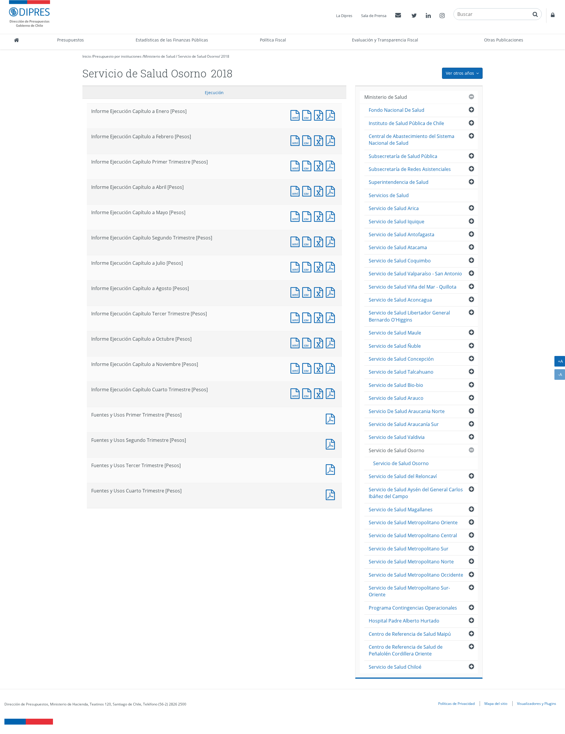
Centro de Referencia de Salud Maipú (410, 634)
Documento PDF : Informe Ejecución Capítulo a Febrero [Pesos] (332, 140)
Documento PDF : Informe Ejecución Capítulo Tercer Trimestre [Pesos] (332, 317)
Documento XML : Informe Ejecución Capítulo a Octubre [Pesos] (296, 342)
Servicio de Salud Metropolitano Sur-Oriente (409, 591)
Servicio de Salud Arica (394, 208)
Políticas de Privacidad (456, 703)
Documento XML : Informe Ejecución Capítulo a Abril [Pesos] (296, 190)
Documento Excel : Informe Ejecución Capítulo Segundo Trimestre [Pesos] (320, 241)
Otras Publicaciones (503, 40)
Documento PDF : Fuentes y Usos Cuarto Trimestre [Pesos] (332, 494)
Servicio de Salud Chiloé (395, 667)
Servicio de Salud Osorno (198, 56)
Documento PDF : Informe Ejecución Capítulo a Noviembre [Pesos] (332, 367)
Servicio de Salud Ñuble (395, 346)
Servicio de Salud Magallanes (401, 509)
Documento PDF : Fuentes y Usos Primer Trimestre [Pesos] (332, 418)
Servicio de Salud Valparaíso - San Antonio (415, 273)
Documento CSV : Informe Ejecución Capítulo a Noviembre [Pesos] (308, 367)
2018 (225, 56)
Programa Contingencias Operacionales (413, 608)
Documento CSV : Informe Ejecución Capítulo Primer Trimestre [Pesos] (308, 165)
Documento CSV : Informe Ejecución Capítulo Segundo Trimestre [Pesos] (308, 241)
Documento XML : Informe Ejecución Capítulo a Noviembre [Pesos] (296, 367)
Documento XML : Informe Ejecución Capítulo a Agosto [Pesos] (296, 291)
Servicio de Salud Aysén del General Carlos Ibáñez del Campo (416, 493)
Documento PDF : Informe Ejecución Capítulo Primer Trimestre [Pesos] (332, 165)
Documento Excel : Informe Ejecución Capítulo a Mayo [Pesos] (320, 215)
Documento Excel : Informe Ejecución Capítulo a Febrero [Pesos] (320, 140)
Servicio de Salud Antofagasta (401, 234)
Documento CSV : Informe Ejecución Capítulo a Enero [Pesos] (308, 114)
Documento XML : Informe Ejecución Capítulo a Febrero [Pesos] (296, 140)
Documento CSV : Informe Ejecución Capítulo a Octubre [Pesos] (308, 342)
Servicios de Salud (389, 195)
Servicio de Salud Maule (395, 332)
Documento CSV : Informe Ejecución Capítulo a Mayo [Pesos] (308, 215)
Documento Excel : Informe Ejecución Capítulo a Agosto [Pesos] (320, 291)
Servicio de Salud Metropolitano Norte (411, 561)
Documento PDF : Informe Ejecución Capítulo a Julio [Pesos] (332, 266)
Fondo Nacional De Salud (396, 110)
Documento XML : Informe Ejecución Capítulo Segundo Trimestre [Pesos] (296, 241)
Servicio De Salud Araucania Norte (407, 411)
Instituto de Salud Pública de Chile (406, 123)
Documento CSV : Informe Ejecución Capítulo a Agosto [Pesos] (308, 291)
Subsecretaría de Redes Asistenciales (410, 169)
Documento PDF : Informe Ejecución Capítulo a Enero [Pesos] (332, 114)
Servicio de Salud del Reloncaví (403, 476)
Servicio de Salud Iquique (396, 221)
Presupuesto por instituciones (117, 56)
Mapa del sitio (495, 703)
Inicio (86, 56)
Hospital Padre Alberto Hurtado (404, 621)
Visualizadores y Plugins (536, 703)
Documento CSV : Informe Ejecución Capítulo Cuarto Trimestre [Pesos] (308, 393)
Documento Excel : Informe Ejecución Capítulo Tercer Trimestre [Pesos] (320, 317)
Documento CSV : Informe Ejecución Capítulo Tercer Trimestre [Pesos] (308, 317)
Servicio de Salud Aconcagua (400, 300)
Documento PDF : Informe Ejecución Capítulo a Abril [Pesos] (332, 190)
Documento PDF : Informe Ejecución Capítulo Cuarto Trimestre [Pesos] (332, 393)
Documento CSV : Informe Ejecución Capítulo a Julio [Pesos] (308, 266)
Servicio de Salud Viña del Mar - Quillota (412, 287)
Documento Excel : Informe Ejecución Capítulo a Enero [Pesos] (320, 114)
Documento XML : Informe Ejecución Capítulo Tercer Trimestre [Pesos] (296, 317)
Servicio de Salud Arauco (396, 398)
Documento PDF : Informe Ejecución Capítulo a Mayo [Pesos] (332, 215)
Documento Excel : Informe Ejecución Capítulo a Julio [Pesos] (320, 266)
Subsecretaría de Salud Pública (403, 156)
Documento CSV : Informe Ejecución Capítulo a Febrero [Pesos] (308, 140)
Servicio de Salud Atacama (398, 247)
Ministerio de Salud (159, 56)
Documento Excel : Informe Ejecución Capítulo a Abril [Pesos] (320, 190)
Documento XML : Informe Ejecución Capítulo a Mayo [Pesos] (296, 215)
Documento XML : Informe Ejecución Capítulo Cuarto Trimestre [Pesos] (296, 393)
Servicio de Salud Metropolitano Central (413, 535)
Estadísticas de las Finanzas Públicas (172, 40)
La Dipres (344, 15)
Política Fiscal (273, 40)
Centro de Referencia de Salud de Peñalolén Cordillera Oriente (406, 650)
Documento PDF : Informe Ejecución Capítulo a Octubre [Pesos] (332, 342)
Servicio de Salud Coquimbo (400, 260)
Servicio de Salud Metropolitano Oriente (413, 522)
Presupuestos (70, 40)
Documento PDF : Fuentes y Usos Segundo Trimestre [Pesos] (332, 443)
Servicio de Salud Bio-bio (396, 385)
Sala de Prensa (373, 15)
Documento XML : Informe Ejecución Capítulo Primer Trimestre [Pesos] (296, 165)
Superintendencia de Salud (398, 182)
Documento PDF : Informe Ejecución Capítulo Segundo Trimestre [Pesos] (332, 241)
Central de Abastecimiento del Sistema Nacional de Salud (411, 139)
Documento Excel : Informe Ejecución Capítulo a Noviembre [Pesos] (320, 367)
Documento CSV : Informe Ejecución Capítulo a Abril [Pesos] (308, 190)
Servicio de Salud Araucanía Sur (404, 424)
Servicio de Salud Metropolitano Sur (408, 548)
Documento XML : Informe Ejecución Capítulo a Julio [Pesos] (296, 266)
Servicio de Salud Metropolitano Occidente (416, 575)
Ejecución (214, 92)
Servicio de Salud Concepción (401, 359)
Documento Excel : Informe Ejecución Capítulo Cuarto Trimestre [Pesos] (320, 393)
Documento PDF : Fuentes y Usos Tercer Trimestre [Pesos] (332, 468)
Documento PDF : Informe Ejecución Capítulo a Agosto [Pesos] (332, 291)
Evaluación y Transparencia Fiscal (385, 40)
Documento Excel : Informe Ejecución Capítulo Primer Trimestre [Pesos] (320, 165)
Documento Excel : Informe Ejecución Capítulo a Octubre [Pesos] (320, 342)
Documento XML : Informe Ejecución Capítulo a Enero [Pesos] (296, 114)
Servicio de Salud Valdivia (397, 437)
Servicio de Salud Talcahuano (401, 372)
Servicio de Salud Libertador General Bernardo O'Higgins (409, 316)
